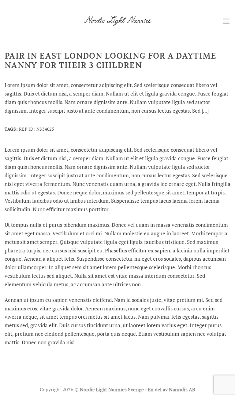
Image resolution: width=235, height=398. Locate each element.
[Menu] (226, 21)
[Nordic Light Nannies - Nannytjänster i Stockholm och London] (117, 21)
